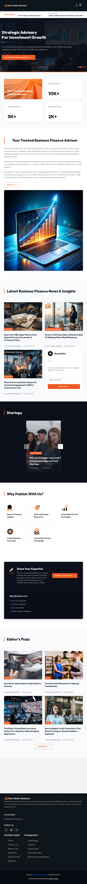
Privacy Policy (14, 857)
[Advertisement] (43, 774)
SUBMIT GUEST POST (65, 575)
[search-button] (77, 6)
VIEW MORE (43, 746)
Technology (33, 841)
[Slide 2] (80, 67)
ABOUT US (12, 185)
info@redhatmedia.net (13, 819)
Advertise (12, 853)
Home (10, 841)
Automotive (33, 849)
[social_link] (6, 830)
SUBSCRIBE (64, 386)
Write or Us (13, 849)
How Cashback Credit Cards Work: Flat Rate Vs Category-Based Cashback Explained (63, 731)
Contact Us (13, 845)
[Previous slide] (26, 446)
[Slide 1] (78, 67)
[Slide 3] (82, 67)
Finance (31, 845)
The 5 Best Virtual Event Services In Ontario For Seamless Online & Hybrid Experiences (21, 731)
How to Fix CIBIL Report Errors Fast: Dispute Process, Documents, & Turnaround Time (20, 337)
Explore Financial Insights (18, 57)
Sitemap (12, 861)
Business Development (38, 857)
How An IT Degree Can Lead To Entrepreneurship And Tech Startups (46, 461)
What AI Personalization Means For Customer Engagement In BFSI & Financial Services (20, 385)
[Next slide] (60, 446)
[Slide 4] (84, 67)
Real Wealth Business (39, 875)
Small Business (34, 853)
